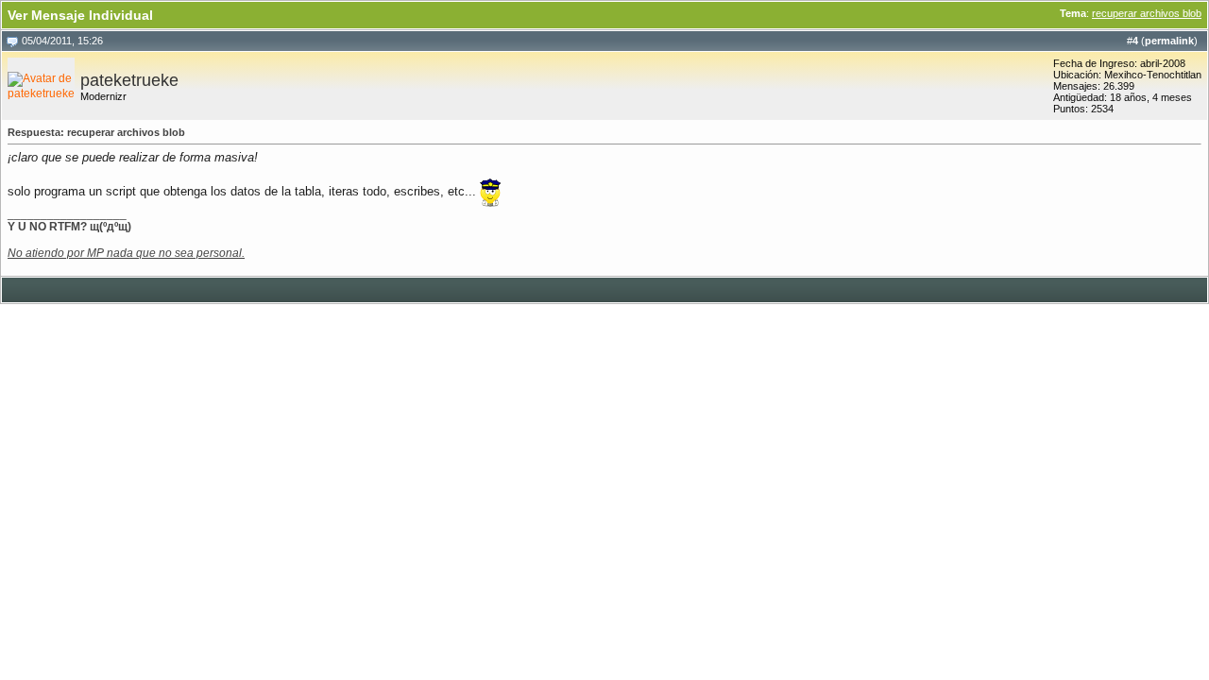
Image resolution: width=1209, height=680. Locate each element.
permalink (1169, 40)
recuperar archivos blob (1146, 13)
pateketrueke (129, 80)
